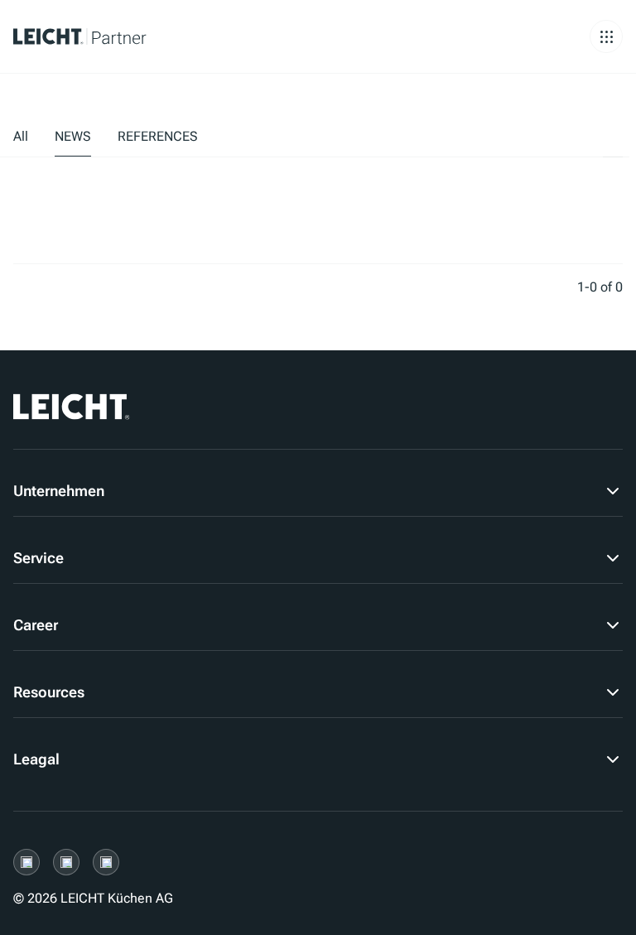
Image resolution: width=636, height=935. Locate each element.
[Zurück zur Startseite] (103, 36)
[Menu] (606, 36)
